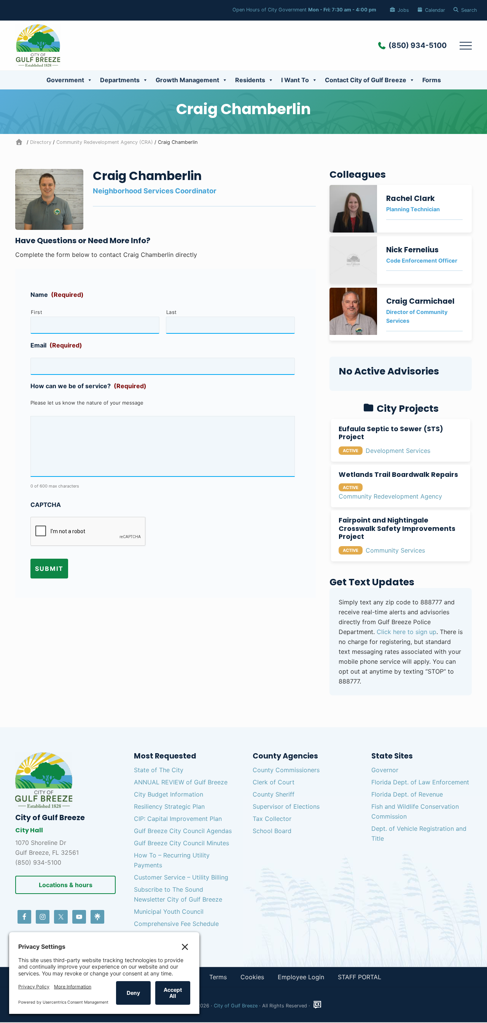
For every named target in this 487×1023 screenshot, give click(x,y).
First (37, 312)
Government (65, 80)
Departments (120, 80)
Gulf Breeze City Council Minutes (181, 843)
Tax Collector (272, 818)
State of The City (158, 770)
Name (57, 294)
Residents (250, 80)
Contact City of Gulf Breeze (365, 80)
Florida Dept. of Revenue (407, 794)
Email (56, 345)
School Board (272, 831)
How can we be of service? (88, 386)
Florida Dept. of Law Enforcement (420, 782)
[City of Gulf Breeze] (20, 142)
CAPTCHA (45, 504)
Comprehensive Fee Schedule (176, 923)
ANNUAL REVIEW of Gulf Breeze (181, 782)
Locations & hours (65, 885)
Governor (384, 770)
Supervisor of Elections (286, 806)
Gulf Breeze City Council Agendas (183, 831)
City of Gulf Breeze (236, 1006)
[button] (466, 45)
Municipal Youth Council (169, 911)
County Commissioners (286, 770)
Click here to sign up (406, 632)
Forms (431, 80)
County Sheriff (273, 794)
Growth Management (187, 80)
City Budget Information (168, 794)
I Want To (295, 80)
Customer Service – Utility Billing (181, 877)
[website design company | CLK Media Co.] (317, 1005)
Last (171, 312)
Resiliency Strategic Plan (169, 806)
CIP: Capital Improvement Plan (178, 818)
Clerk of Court (273, 782)
